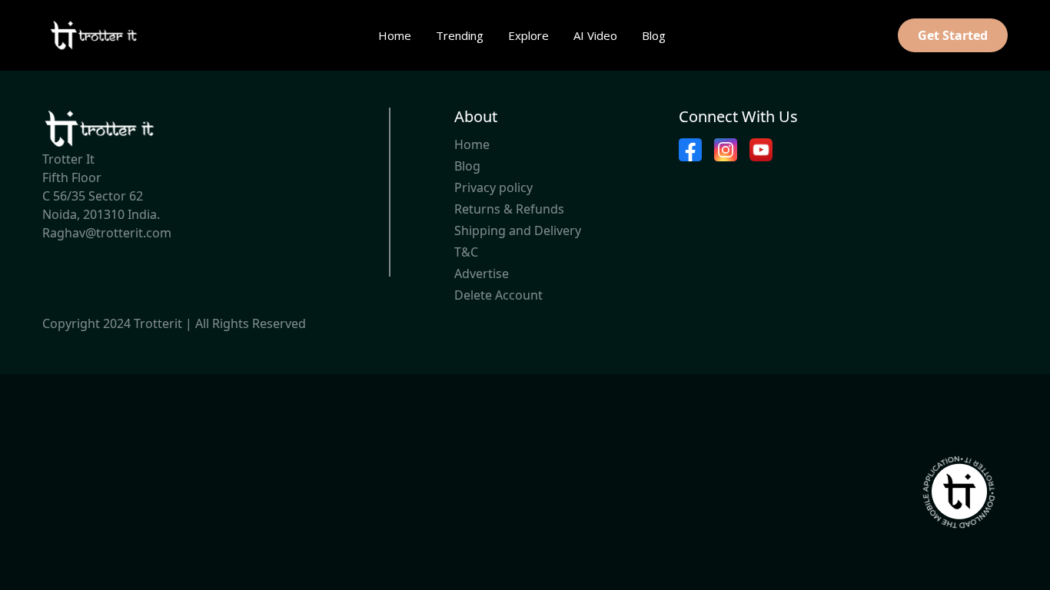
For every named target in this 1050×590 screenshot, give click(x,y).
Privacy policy (493, 187)
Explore (528, 35)
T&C (466, 252)
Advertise (481, 273)
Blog (654, 35)
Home (394, 35)
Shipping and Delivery (517, 230)
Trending (459, 35)
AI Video (595, 35)
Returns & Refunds (509, 209)
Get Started (953, 35)
